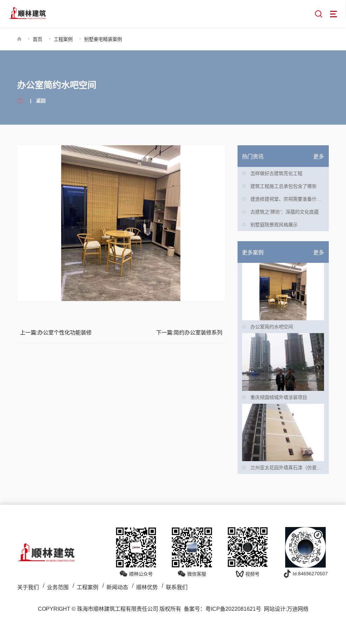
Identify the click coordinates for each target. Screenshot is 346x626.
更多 (318, 156)
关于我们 (28, 587)
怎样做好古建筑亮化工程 (276, 173)
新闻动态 (117, 587)
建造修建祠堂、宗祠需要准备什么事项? (291, 199)
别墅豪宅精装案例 (103, 39)
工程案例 (63, 39)
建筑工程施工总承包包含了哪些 (283, 186)
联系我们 (177, 587)
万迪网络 (297, 609)
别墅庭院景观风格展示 (274, 224)
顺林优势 (147, 587)
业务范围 (58, 587)
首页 (37, 39)
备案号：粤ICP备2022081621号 (222, 609)
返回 (41, 100)
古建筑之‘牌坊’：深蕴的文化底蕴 (284, 212)
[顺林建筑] (27, 13)
